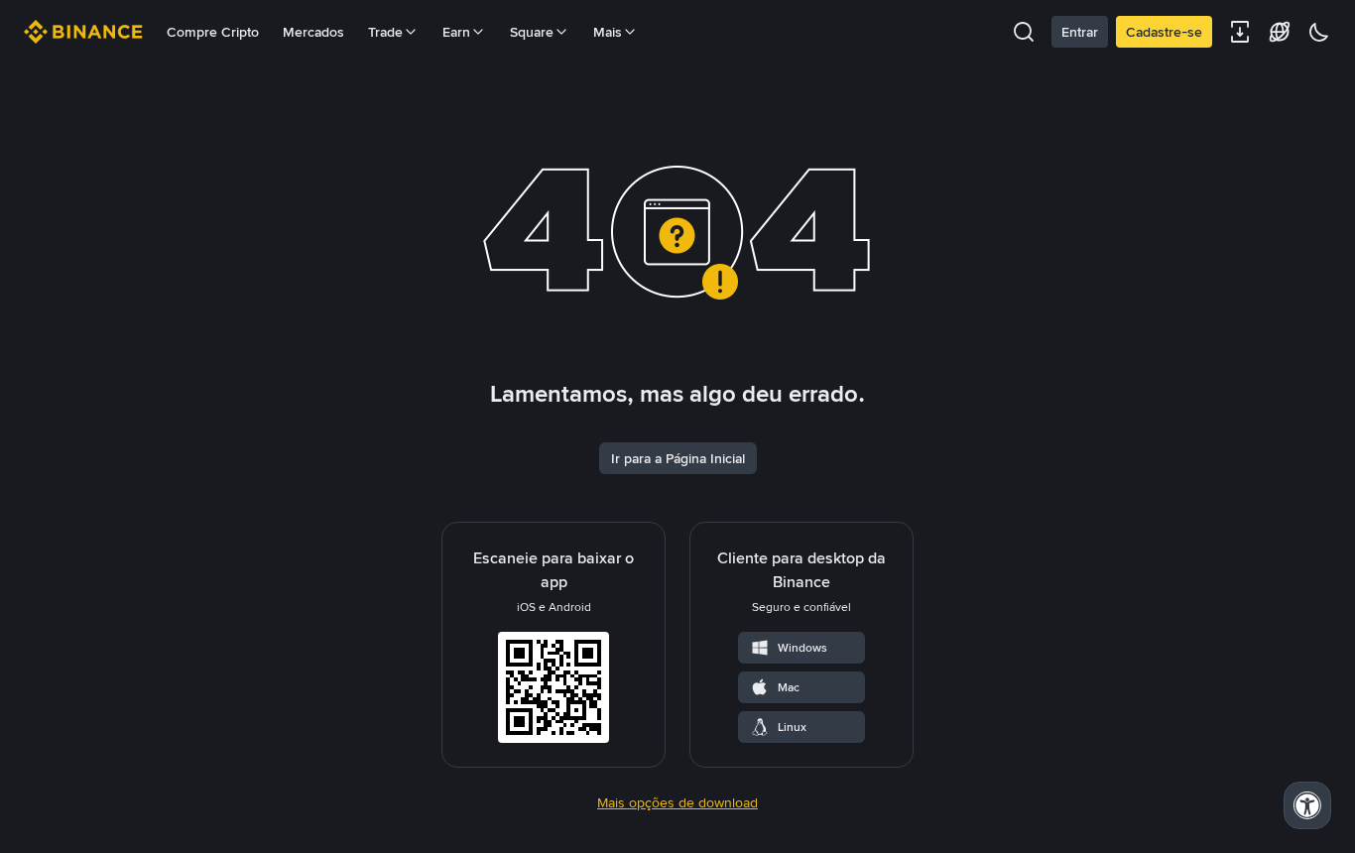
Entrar (1079, 32)
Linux (792, 727)
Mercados (313, 32)
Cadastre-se (1164, 32)
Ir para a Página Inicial (678, 458)
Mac (789, 687)
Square (532, 32)
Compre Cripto (213, 32)
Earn (456, 32)
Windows (802, 648)
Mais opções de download (677, 802)
